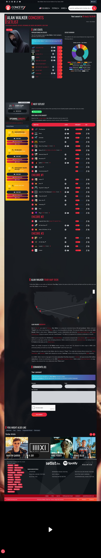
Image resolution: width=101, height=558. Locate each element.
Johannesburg (12, 484)
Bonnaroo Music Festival (60, 471)
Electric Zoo (33, 476)
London (10, 467)
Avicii (44, 246)
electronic (8, 430)
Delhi (16, 465)
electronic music (81, 340)
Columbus (45, 8)
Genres (63, 8)
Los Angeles (11, 472)
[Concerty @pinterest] (12, 2)
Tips (52, 496)
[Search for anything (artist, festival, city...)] (94, 8)
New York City (18, 467)
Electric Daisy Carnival (82, 474)
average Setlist (42, 118)
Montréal (16, 489)
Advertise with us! (88, 496)
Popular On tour (68, 496)
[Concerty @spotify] (14, 2)
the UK (37, 328)
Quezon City (18, 475)
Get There (18, 144)
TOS (78, 499)
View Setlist (18, 111)
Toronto (17, 477)
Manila (10, 489)
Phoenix (10, 487)
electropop (37, 430)
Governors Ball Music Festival (84, 476)
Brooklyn (10, 479)
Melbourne (18, 470)
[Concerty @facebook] (7, 2)
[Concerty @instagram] (9, 2)
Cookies (91, 499)
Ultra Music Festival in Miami (65, 359)
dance (19, 430)
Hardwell (42, 353)
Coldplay (54, 191)
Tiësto (93, 351)
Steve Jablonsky (91, 337)
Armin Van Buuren (85, 359)
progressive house (27, 430)
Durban (10, 475)
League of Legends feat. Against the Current (59, 221)
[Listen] (52, 47)
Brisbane (17, 482)
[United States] (17, 126)
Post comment (39, 414)
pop (14, 430)
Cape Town (20, 472)
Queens (10, 482)
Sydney (10, 470)
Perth (20, 484)
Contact (77, 496)
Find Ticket (18, 138)
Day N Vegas (55, 474)
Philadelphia (18, 487)
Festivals (55, 8)
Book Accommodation (18, 141)
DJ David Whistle (57, 337)
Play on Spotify (37, 111)
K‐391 (43, 162)
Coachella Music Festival (37, 474)
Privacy (84, 499)
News (47, 496)
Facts (58, 496)
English (94, 1)
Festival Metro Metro (59, 476)
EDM (51, 330)
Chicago (10, 477)
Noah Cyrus (86, 332)
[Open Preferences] (3, 551)
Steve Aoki (80, 332)
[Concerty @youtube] (20, 2)
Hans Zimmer (81, 337)
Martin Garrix (51, 342)
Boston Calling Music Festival (84, 471)
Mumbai (10, 465)
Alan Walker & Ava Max (50, 150)
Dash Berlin (34, 353)
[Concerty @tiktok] (17, 2)
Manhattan (11, 491)
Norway (49, 328)
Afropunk (32, 471)
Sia (48, 146)
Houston (18, 479)
